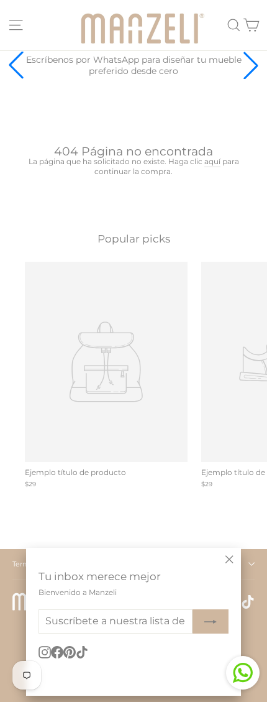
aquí (212, 161)
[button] (251, 65)
